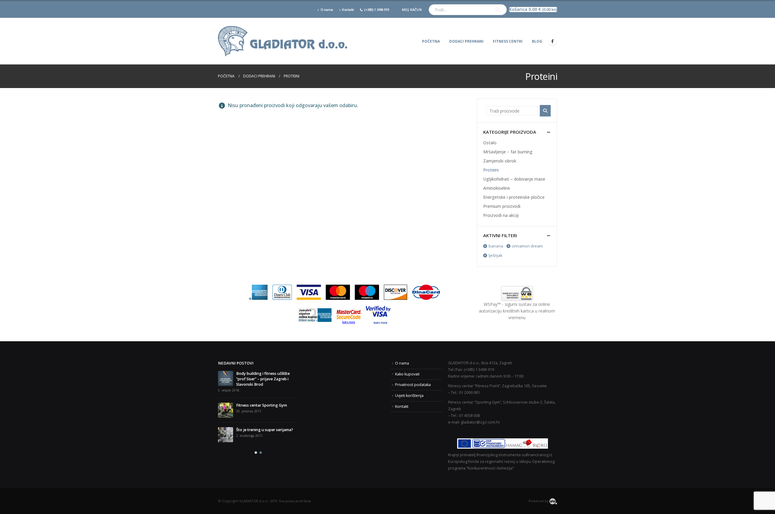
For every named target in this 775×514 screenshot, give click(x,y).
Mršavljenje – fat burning (508, 152)
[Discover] (395, 292)
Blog (537, 41)
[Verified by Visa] (378, 315)
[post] (225, 399)
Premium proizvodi (501, 206)
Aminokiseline (496, 188)
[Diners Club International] (282, 292)
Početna (431, 41)
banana (496, 246)
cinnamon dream (527, 246)
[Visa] (309, 292)
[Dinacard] (426, 292)
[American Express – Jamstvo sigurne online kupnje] (315, 315)
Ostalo (489, 143)
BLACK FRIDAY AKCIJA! (238, 373)
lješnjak (496, 255)
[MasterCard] (338, 292)
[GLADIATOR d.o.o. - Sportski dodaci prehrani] (283, 41)
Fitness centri (508, 41)
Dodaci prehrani (466, 41)
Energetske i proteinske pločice (514, 197)
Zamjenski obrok (499, 161)
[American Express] (258, 292)
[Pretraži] (498, 10)
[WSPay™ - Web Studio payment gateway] (517, 293)
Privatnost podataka (413, 384)
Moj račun (412, 9)
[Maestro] (367, 292)
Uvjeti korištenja (409, 395)
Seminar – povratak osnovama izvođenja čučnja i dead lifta (263, 421)
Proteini (491, 170)
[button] (255, 443)
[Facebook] (552, 41)
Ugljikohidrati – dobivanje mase (514, 179)
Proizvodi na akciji (501, 215)
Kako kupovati (407, 374)
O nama (327, 9)
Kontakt (348, 9)
